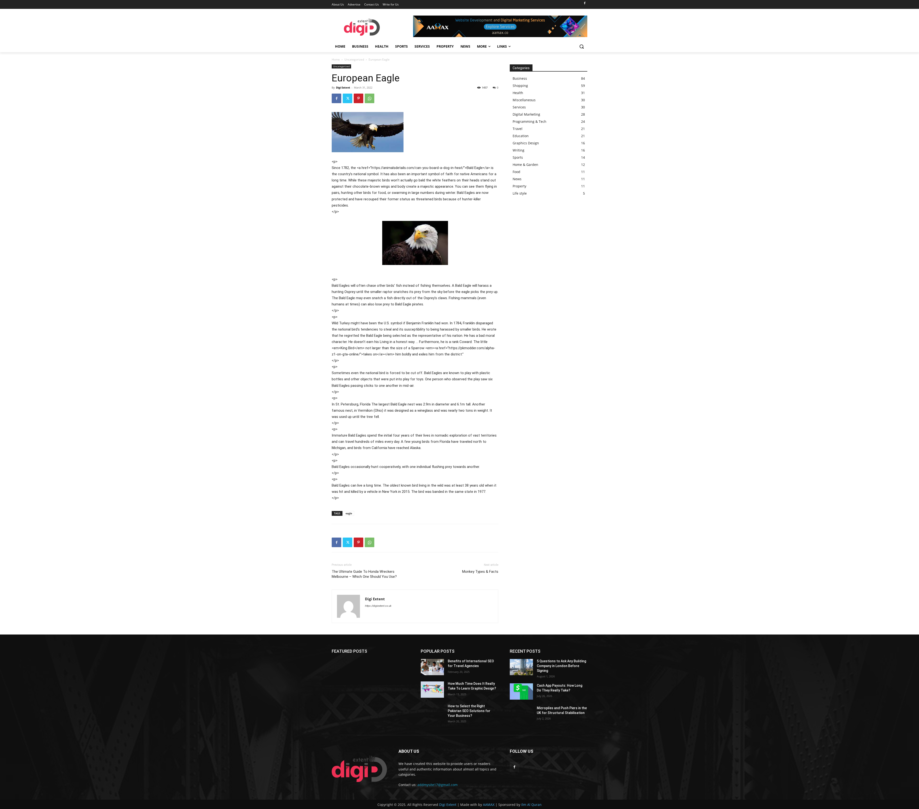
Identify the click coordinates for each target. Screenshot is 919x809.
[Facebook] (584, 3)
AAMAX (488, 804)
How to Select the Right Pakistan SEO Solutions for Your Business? (469, 710)
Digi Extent (343, 87)
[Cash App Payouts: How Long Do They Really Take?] (521, 691)
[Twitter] (347, 98)
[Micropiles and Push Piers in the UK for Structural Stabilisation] (521, 714)
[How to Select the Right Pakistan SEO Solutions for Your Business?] (432, 712)
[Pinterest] (358, 98)
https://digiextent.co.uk (378, 605)
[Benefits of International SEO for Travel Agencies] (432, 667)
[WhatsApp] (369, 98)
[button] (581, 46)
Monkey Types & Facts (480, 571)
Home (336, 59)
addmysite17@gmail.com (437, 784)
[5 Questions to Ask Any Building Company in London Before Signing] (521, 667)
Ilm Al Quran (531, 804)
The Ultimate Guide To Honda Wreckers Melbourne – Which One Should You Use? (364, 574)
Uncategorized (354, 59)
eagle (349, 513)
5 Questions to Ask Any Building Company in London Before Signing (561, 665)
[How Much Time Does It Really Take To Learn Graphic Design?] (432, 689)
